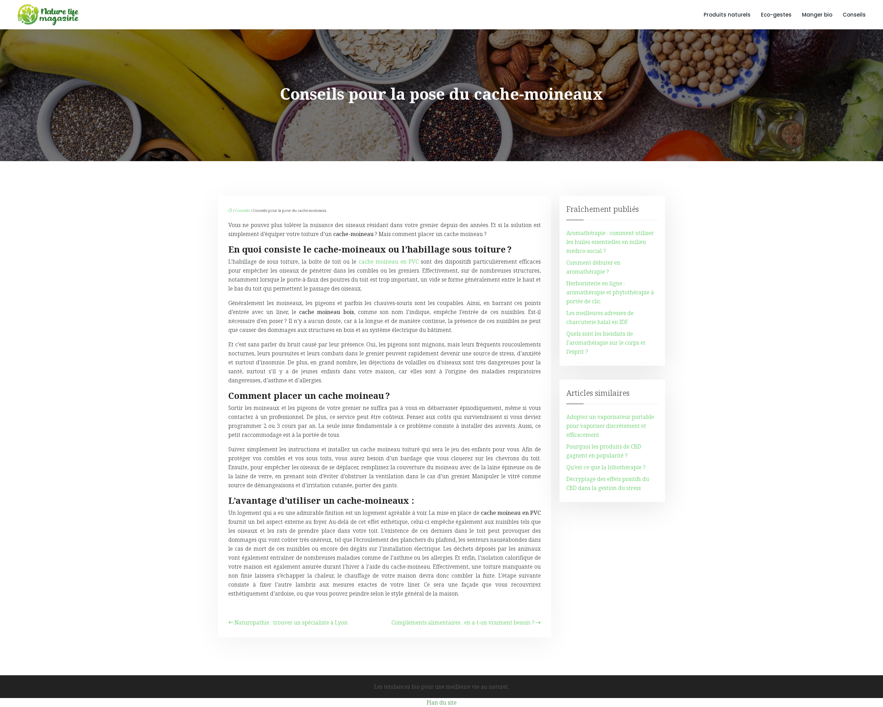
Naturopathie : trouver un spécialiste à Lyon (291, 622)
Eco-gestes (776, 14)
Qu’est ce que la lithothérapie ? (606, 467)
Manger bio (817, 14)
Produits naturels (727, 14)
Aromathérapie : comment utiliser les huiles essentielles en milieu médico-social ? (610, 242)
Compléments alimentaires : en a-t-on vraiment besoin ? (463, 622)
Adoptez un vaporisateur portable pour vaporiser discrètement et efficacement (610, 426)
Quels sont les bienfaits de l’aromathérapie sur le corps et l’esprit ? (605, 342)
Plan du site (442, 702)
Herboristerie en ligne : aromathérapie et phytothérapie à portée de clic (610, 292)
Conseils (854, 14)
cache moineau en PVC (389, 261)
